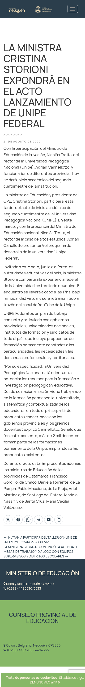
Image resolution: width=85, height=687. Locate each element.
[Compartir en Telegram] (38, 519)
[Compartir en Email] (48, 519)
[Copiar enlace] (58, 519)
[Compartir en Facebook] (18, 519)
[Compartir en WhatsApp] (28, 519)
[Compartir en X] (8, 519)
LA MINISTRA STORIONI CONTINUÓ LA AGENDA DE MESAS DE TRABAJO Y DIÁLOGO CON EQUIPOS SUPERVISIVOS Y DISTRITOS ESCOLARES (41, 551)
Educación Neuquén (31, 9)
